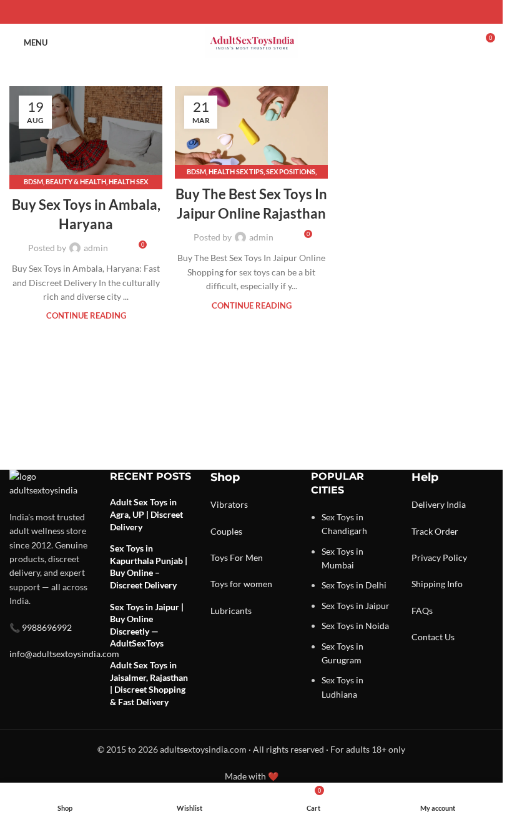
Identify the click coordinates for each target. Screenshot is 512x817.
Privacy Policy (439, 557)
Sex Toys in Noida (355, 625)
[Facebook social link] (221, 12)
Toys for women (241, 583)
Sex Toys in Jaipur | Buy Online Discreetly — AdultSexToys (147, 625)
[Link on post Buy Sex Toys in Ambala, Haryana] (85, 134)
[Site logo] (251, 41)
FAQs (422, 610)
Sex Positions (290, 171)
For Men (246, 557)
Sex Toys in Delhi (354, 585)
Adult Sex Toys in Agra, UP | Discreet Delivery (146, 514)
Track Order (434, 531)
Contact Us (433, 636)
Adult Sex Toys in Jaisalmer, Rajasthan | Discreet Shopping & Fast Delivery (149, 683)
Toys (219, 557)
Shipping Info (437, 583)
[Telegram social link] (281, 12)
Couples (226, 531)
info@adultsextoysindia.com (64, 653)
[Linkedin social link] (266, 12)
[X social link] (236, 12)
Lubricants (231, 610)
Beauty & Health (76, 181)
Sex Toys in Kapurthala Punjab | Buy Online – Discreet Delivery (148, 566)
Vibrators (229, 504)
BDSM (33, 181)
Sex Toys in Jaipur (356, 605)
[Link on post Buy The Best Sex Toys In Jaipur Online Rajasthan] (251, 129)
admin (96, 247)
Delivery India (438, 504)
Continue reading (86, 315)
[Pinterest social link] (251, 12)
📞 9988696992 (40, 627)
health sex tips (236, 171)
